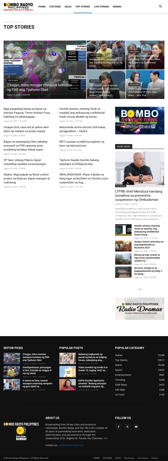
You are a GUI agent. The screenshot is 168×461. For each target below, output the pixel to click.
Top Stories (82, 6)
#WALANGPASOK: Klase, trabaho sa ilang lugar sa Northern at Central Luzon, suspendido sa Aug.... (84, 178)
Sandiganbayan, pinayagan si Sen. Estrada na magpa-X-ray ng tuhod (37, 370)
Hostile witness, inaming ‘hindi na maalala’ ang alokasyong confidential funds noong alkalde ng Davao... (82, 112)
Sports (121, 34)
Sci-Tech (111, 34)
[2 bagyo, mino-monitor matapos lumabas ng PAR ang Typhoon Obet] (45, 76)
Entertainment (37, 34)
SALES (68, 6)
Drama (117, 6)
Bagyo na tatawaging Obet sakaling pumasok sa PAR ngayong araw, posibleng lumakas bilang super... (25, 145)
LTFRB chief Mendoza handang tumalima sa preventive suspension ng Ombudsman (138, 195)
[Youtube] (136, 427)
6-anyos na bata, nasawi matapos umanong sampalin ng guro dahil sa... (37, 383)
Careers (8, 34)
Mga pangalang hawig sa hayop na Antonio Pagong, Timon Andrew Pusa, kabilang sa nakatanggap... (27, 112)
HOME (41, 6)
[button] (160, 6)
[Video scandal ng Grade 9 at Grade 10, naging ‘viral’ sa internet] (67, 371)
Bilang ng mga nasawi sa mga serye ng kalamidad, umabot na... (147, 258)
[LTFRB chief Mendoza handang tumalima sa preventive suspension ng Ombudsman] (139, 169)
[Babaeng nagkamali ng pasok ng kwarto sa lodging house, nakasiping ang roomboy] (67, 358)
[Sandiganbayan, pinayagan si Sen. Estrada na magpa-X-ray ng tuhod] (106, 55)
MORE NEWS (123, 146)
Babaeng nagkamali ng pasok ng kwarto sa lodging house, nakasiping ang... (92, 357)
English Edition (21, 34)
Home (6, 22)
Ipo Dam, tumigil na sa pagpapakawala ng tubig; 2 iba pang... (148, 271)
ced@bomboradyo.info (70, 445)
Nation (81, 34)
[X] (127, 427)
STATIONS (55, 6)
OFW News (91, 34)
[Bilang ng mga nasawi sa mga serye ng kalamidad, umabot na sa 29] (123, 259)
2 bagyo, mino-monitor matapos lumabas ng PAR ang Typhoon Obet (36, 357)
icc (62, 34)
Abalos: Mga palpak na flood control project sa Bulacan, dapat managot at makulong (27, 178)
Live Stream (101, 6)
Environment (52, 34)
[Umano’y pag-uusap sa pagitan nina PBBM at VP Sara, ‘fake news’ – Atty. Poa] (145, 84)
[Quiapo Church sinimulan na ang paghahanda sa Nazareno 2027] (123, 246)
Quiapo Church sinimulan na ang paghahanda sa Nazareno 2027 (149, 244)
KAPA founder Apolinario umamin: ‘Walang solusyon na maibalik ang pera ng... (92, 383)
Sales (102, 34)
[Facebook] (118, 427)
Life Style (71, 34)
